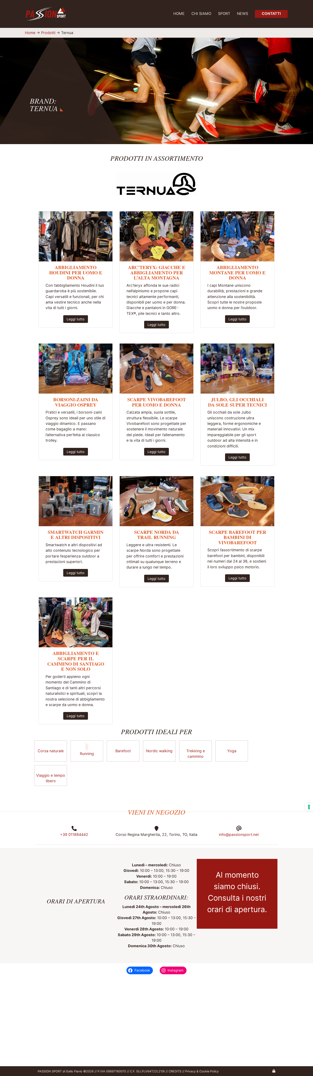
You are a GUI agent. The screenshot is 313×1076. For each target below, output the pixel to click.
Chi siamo (201, 13)
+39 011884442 (74, 834)
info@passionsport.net (239, 834)
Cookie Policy (208, 1071)
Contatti (271, 13)
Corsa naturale (51, 751)
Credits (175, 1071)
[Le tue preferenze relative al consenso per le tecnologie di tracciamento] (309, 807)
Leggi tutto (76, 319)
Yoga (231, 751)
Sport (224, 13)
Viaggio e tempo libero (50, 778)
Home (179, 13)
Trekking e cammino (195, 754)
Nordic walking (159, 751)
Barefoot (123, 751)
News (242, 13)
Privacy (190, 1071)
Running (87, 753)
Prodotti (48, 32)
